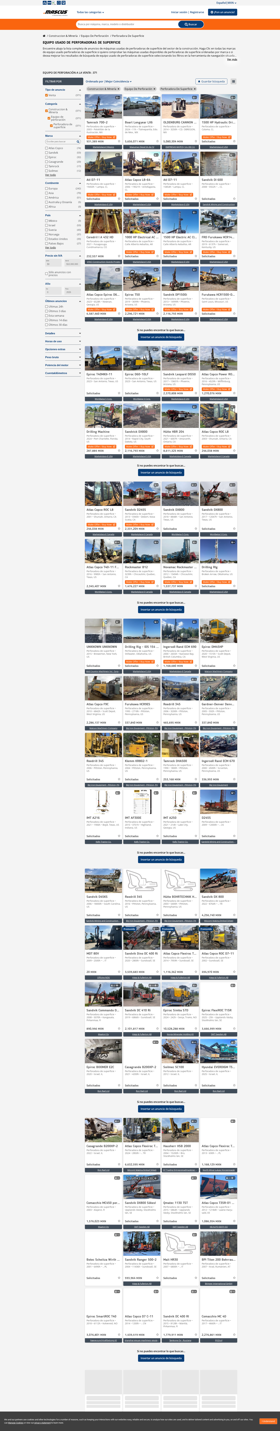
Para (66, 289)
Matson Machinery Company (219, 671)
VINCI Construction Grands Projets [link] (103, 261)
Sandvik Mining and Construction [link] (219, 204)
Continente (52, 183)
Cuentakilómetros (56, 373)
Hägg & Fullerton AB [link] (142, 977)
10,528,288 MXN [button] (174, 1028)
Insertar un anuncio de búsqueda (161, 337)
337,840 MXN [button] (133, 722)
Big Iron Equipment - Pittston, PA (142, 728)
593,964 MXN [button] (133, 1278)
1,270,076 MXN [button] (211, 393)
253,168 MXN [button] (172, 779)
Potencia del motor (56, 365)
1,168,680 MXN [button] (173, 666)
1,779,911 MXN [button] (173, 1335)
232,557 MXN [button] (95, 256)
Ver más (232, 59)
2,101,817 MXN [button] (135, 1028)
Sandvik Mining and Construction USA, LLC (221, 841)
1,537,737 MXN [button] (173, 586)
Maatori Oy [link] (103, 1034)
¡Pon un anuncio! (224, 12)
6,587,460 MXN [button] (96, 313)
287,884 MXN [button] (95, 450)
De (47, 289)
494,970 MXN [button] (210, 972)
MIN (47, 261)
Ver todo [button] (50, 175)
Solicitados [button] (208, 141)
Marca (49, 135)
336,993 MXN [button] (210, 779)
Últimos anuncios (56, 301)
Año (47, 283)
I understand (268, 1421)
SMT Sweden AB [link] (218, 1034)
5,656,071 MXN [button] (135, 141)
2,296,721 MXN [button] (135, 313)
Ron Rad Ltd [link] (103, 1091)
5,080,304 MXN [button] (173, 141)
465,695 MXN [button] (172, 722)
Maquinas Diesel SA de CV (142, 147)
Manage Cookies (15, 1423)
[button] (63, 81)
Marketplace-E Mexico (103, 147)
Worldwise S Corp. (103, 398)
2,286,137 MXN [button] (96, 722)
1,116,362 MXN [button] (173, 972)
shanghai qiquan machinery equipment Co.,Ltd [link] (147, 1340)
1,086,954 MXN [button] (211, 1221)
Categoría (51, 104)
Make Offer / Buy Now (100, 137)
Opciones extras (55, 349)
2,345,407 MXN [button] (96, 586)
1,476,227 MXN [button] (135, 586)
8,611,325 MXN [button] (173, 450)
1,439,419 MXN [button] (135, 1335)
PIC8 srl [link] (218, 1340)
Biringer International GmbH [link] (218, 1283)
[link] (103, 106)
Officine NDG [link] (103, 977)
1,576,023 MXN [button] (96, 1221)
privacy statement (42, 1423)
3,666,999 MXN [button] (211, 1028)
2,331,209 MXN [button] (135, 529)
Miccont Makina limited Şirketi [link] (218, 920)
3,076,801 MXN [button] (96, 1335)
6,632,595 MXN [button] (135, 1164)
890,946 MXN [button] (95, 1028)
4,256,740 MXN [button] (211, 915)
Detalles (50, 333)
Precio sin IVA (53, 255)
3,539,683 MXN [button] (135, 972)
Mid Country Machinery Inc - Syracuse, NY (106, 671)
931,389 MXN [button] (95, 141)
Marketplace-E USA (219, 147)
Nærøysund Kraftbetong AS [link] (103, 1340)
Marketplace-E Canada (180, 456)
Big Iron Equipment (218, 784)
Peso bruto (52, 357)
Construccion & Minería (63, 36)
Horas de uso (53, 341)
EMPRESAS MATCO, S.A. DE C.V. (180, 147)
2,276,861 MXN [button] (211, 1335)
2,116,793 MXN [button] (173, 313)
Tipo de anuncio (55, 89)
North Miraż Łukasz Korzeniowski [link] (219, 1170)
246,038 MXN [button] (210, 450)
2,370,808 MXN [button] (173, 393)
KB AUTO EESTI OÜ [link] (219, 1226)
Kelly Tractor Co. (103, 841)
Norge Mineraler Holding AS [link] (180, 1034)
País (48, 215)
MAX (67, 261)
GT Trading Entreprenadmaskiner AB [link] (180, 1170)
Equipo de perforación (95, 36)
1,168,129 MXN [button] (211, 1164)
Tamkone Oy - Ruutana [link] (180, 1340)
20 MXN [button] (91, 972)
